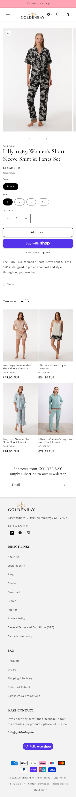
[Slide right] (46, 139)
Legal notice (60, 777)
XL (43, 202)
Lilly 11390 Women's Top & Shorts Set (52, 367)
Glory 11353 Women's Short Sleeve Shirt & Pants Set (17, 441)
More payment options (38, 252)
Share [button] (10, 284)
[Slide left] (29, 139)
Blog (10, 574)
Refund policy (40, 789)
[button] (8, 14)
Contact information (38, 783)
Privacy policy (17, 783)
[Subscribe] (63, 484)
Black (10, 187)
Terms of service (61, 783)
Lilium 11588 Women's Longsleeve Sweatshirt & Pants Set (55, 441)
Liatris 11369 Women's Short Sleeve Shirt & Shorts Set (17, 367)
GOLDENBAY (24, 777)
